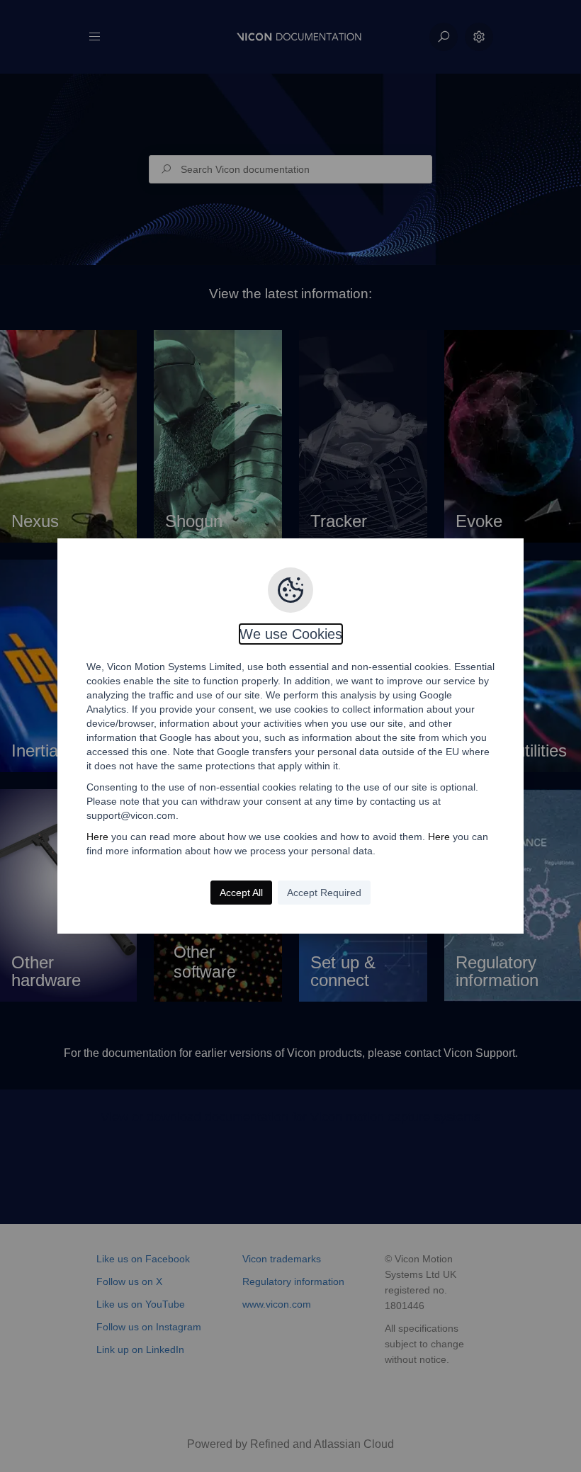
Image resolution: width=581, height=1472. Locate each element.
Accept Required (324, 892)
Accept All (241, 892)
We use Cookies (290, 634)
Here (97, 836)
